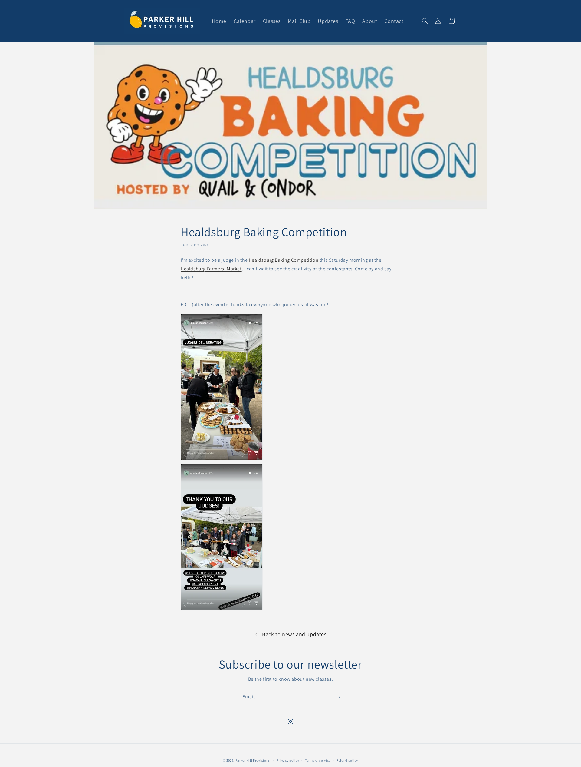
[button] (425, 21)
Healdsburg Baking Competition (283, 260)
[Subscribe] (338, 697)
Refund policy (347, 760)
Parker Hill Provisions (252, 760)
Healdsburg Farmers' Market (211, 269)
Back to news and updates (294, 634)
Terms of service (317, 760)
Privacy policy (288, 760)
